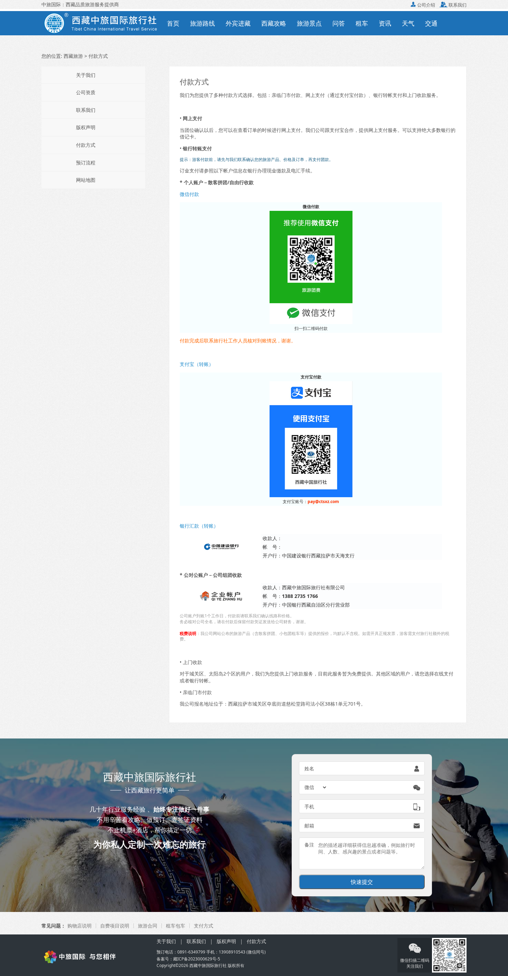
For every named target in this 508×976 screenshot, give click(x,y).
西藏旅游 (73, 56)
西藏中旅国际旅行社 (208, 965)
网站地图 (85, 180)
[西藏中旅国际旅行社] (101, 22)
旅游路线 (202, 23)
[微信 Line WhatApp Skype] (315, 787)
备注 (309, 844)
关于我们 (85, 75)
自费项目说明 (114, 925)
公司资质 (85, 92)
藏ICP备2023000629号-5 (196, 959)
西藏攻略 (273, 23)
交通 (431, 23)
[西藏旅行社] (94, 956)
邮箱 (309, 825)
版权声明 (85, 127)
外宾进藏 (238, 23)
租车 (362, 23)
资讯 (385, 23)
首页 (173, 23)
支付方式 (203, 925)
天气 (408, 23)
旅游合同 (147, 925)
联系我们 (453, 5)
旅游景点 (309, 23)
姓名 (309, 768)
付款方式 (85, 145)
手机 (309, 806)
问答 (338, 23)
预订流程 (85, 162)
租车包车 (175, 925)
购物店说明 (79, 925)
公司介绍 (423, 5)
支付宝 (337, 130)
